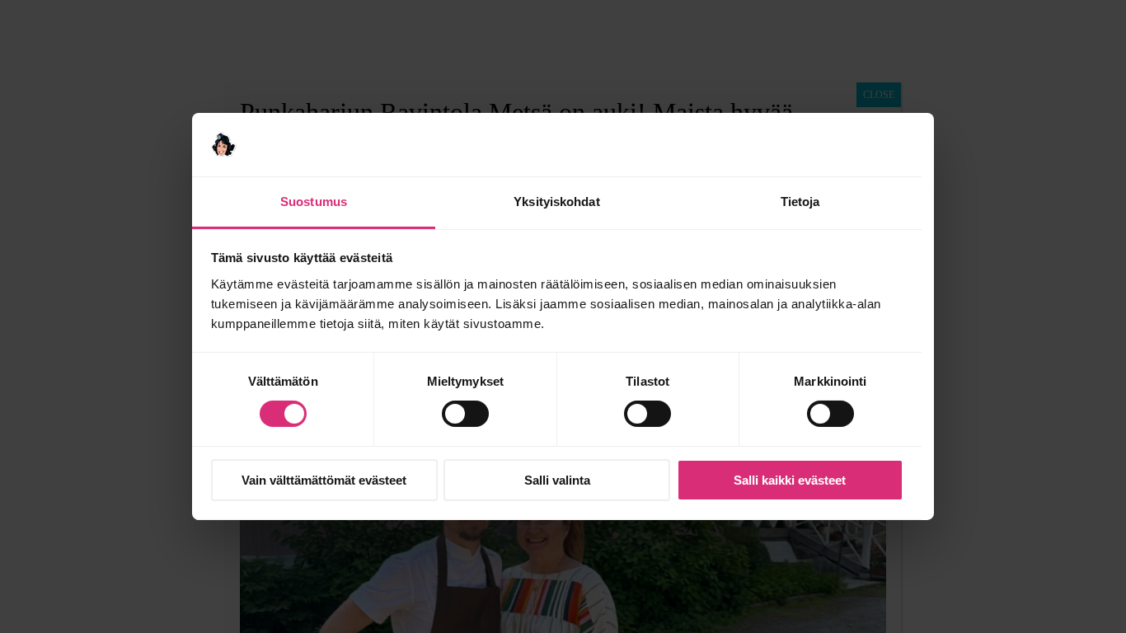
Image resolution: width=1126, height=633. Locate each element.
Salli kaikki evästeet (790, 480)
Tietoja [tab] (800, 202)
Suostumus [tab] (313, 202)
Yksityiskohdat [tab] (556, 202)
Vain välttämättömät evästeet (324, 480)
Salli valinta (557, 480)
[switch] (465, 414)
